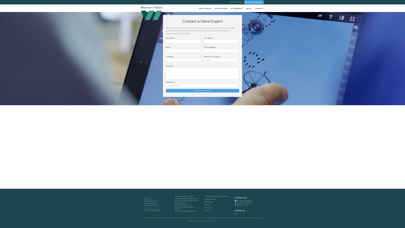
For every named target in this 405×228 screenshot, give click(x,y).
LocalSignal (214, 221)
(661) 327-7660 (236, 2)
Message (169, 66)
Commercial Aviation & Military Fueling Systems (186, 202)
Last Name (208, 38)
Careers (207, 205)
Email (168, 47)
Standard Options (150, 203)
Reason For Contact (212, 56)
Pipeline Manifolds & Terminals (186, 198)
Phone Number (210, 47)
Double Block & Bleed (152, 210)
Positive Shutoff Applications (185, 211)
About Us (207, 210)
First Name (170, 38)
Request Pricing (254, 2)
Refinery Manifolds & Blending (217, 196)
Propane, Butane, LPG (183, 205)
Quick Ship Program (151, 205)
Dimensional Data (150, 201)
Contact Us (208, 208)
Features (147, 199)
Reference (170, 82)
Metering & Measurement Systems (184, 208)
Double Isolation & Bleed (184, 196)
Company (169, 56)
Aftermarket (208, 202)
